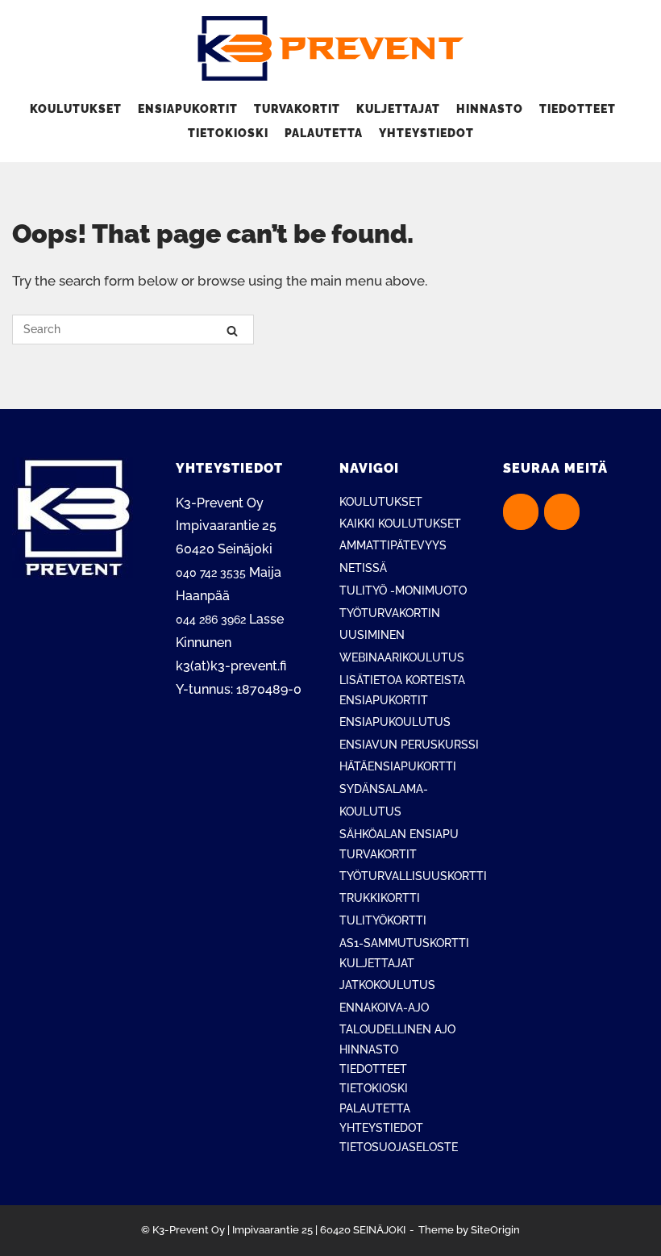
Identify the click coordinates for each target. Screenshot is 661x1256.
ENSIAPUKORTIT (188, 108)
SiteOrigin (495, 1230)
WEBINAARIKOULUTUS (401, 657)
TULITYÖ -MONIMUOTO (403, 590)
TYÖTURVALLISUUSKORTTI (413, 876)
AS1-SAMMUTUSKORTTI (404, 943)
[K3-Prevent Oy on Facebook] (520, 512)
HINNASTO (489, 108)
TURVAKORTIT (297, 108)
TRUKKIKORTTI (379, 897)
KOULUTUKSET (76, 108)
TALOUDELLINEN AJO (397, 1029)
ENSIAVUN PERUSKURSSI (409, 744)
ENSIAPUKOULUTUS (395, 722)
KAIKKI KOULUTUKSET (400, 523)
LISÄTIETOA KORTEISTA (402, 680)
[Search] (232, 330)
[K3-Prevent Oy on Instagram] (562, 512)
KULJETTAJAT (398, 108)
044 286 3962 (211, 619)
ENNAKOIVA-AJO (384, 1007)
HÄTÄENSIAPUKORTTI (397, 766)
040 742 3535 (211, 572)
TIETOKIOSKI (228, 133)
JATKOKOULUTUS (387, 985)
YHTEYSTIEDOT (426, 133)
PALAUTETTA (324, 133)
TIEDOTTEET (577, 108)
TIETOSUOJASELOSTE (398, 1147)
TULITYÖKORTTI (382, 920)
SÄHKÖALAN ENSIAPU (399, 834)
